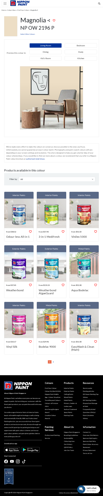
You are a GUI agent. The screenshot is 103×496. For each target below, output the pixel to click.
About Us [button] (69, 427)
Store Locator (87, 388)
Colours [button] (49, 383)
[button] (99, 3)
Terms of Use (87, 453)
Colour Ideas (11, 10)
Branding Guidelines (71, 435)
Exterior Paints (69, 391)
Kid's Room (46, 58)
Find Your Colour (23, 10)
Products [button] (69, 383)
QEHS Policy (68, 447)
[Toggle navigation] (5, 3)
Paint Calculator (88, 415)
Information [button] (89, 427)
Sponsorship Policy (89, 441)
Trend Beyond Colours (53, 400)
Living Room (45, 45)
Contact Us (87, 432)
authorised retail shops (35, 159)
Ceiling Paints (68, 394)
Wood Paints (68, 397)
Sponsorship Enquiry (90, 438)
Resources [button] (88, 383)
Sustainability (68, 438)
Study (80, 52)
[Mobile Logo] (20, 3)
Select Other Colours (27, 34)
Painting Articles (88, 391)
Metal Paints (68, 400)
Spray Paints (68, 412)
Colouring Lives (69, 441)
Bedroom (81, 45)
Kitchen (80, 58)
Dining (45, 52)
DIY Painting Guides (89, 400)
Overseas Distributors (90, 435)
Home (4, 10)
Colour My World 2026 (53, 391)
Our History (68, 444)
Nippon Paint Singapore (72, 432)
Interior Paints (69, 388)
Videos (85, 418)
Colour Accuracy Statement (68, 493)
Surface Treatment (70, 409)
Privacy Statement (89, 450)
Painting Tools (69, 415)
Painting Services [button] (49, 428)
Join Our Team (69, 450)
